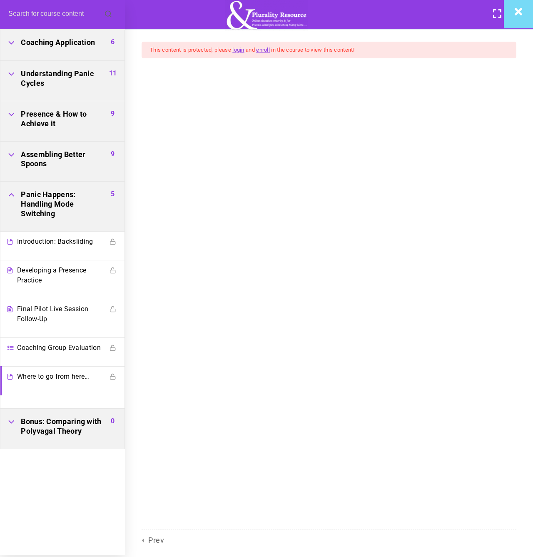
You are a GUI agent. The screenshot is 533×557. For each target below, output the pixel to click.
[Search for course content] (108, 14)
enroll (263, 50)
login (238, 50)
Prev (156, 540)
